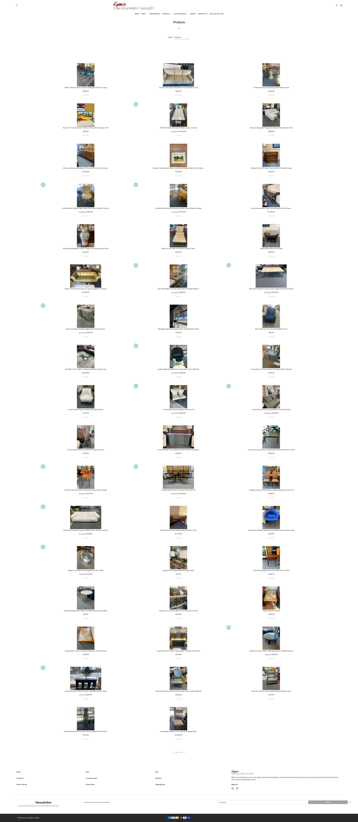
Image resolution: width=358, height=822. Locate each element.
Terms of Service (22, 784)
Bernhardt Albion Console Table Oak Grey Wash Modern (178, 289)
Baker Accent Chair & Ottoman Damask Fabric (178, 248)
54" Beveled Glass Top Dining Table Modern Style (271, 87)
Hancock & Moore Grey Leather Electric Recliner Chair (271, 691)
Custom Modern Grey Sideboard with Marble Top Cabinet (178, 450)
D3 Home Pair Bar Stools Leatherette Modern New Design (85, 490)
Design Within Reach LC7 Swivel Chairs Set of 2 (178, 490)
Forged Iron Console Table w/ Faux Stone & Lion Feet (178, 611)
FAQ (156, 772)
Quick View (85, 95)
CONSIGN (166, 14)
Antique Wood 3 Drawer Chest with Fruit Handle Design (271, 168)
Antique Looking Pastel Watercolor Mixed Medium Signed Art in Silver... (178, 168)
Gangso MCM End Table (271, 611)
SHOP (143, 14)
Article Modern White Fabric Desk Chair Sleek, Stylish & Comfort (85, 208)
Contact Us (20, 778)
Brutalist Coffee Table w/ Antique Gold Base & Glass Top (85, 369)
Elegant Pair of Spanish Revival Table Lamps (178, 570)
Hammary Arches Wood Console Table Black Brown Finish (86, 691)
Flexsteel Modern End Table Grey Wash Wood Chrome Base (85, 611)
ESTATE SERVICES (180, 14)
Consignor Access (91, 778)
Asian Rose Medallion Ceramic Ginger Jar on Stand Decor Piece (86, 248)
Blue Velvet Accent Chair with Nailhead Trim (271, 329)
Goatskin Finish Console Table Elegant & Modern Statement (178, 651)
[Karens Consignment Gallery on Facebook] (232, 789)
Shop (87, 772)
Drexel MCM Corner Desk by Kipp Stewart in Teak (178, 530)
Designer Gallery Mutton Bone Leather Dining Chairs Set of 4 (271, 490)
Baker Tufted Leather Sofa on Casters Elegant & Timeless (86, 289)
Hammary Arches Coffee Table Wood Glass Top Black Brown (271, 651)
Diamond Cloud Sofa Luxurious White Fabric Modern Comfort (85, 530)
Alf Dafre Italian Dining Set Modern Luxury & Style (178, 128)
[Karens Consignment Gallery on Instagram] (237, 789)
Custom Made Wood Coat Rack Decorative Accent (85, 450)
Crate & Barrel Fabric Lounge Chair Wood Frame (85, 409)
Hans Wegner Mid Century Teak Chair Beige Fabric (178, 731)
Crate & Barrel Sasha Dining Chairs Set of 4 (178, 409)
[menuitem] (137, 14)
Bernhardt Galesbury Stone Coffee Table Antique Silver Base (271, 289)
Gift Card (158, 778)
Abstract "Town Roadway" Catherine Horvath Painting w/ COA (86, 128)
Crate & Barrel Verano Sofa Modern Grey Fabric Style (271, 409)
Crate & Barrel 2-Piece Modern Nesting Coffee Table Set (271, 369)
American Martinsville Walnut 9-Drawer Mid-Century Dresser (85, 168)
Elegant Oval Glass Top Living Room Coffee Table (85, 570)
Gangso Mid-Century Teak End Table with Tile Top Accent (86, 651)
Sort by (170, 37)
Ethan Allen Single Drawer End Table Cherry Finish (271, 570)
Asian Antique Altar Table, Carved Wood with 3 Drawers (271, 208)
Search (19, 772)
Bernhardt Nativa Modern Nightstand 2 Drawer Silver (85, 329)
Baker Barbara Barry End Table (271, 248)
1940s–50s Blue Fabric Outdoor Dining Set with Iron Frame (85, 87)
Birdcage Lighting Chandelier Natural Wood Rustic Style (178, 329)
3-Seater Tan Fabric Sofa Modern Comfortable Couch (178, 87)
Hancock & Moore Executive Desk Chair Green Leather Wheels (178, 691)
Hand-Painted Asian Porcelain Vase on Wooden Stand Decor (85, 731)
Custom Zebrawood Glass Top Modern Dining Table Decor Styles (271, 450)
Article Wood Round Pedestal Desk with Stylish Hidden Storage (178, 208)
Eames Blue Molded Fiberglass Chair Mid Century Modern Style (271, 530)
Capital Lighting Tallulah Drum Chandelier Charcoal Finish (178, 369)
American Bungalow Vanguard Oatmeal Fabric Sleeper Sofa (271, 128)
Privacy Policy (90, 784)
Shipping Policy (160, 784)
